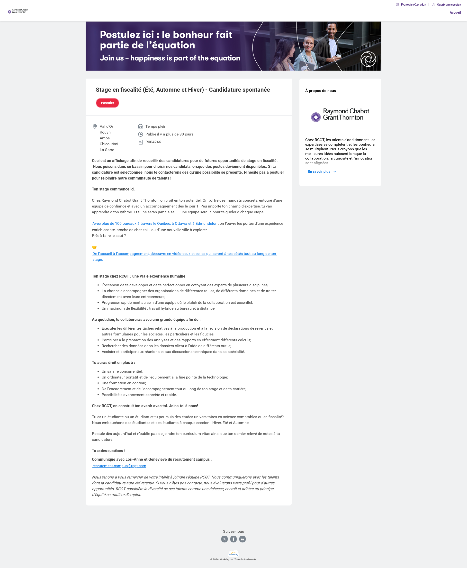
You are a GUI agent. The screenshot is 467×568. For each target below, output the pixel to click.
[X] (224, 539)
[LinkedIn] (242, 539)
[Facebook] (233, 539)
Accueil (455, 12)
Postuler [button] (107, 103)
